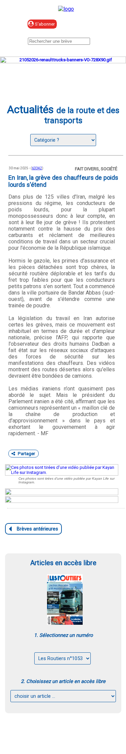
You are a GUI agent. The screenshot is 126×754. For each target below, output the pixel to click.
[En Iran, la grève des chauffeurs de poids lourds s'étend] (61, 470)
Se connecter (91, 24)
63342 (37, 168)
